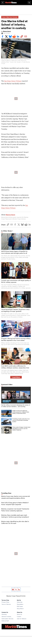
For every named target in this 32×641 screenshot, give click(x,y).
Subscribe (19, 602)
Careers (19, 616)
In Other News (6, 231)
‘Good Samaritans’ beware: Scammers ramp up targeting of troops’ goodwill (15, 310)
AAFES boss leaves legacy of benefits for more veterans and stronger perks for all (14, 252)
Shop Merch (20, 608)
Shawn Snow (7, 31)
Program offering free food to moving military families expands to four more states (15, 339)
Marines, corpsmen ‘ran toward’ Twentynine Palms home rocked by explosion (15, 510)
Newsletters (20, 604)
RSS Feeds (20, 606)
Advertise (4, 614)
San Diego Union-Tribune (12, 81)
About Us (19, 614)
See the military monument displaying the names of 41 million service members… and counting (15, 405)
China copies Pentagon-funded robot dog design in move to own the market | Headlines (21, 428)
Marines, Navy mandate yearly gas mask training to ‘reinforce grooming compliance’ (15, 516)
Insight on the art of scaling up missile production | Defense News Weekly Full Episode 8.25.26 (20, 412)
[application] (16, 395)
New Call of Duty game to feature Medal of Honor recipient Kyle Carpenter (14, 503)
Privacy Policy (5, 602)
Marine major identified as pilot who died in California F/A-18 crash (15, 522)
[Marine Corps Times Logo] (11, 2)
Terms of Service (6, 604)
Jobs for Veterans (21, 618)
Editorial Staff (5, 621)
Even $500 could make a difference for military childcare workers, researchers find (15, 367)
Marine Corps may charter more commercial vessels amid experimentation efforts (15, 497)
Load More (16, 377)
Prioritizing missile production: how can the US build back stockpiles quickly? (21, 420)
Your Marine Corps (9, 17)
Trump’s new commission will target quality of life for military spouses (16, 281)
